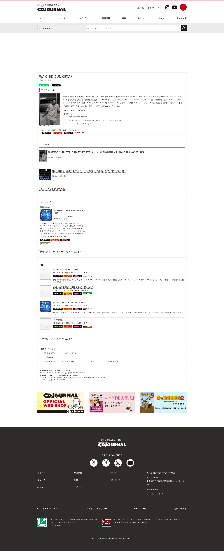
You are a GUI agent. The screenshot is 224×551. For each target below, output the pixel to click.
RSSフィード (140, 508)
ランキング (181, 18)
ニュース (41, 18)
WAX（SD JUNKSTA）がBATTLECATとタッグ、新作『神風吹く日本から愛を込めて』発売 (96, 152)
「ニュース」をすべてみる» (52, 188)
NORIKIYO (70, 361)
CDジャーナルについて (48, 508)
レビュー (142, 18)
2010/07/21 (79, 323)
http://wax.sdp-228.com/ (78, 117)
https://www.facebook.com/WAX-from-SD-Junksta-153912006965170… (97, 120)
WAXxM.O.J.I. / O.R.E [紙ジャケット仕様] (69, 302)
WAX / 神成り (58, 320)
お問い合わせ (180, 508)
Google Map (153, 489)
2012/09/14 (59, 219)
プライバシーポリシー (96, 508)
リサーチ (62, 18)
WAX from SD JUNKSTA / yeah (65, 269)
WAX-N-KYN (70, 353)
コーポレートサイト (156, 494)
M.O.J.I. (90, 361)
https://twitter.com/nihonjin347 (81, 124)
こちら (67, 372)
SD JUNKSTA (50, 353)
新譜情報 (106, 18)
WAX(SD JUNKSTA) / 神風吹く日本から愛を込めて (73, 287)
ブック (161, 18)
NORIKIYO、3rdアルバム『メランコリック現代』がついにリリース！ (89, 170)
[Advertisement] (112, 54)
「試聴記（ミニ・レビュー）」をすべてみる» (60, 251)
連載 (124, 18)
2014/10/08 (79, 290)
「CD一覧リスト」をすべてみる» (55, 338)
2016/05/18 (79, 273)
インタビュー (84, 18)
